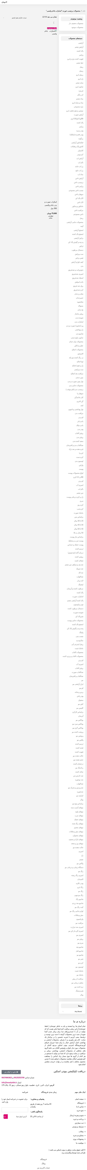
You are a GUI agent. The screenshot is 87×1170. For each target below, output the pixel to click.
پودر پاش (80, 696)
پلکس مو (80, 740)
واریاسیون (79, 919)
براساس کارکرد (77, 712)
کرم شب (80, 509)
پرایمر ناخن (79, 186)
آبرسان (80, 716)
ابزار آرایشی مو (78, 684)
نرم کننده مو (79, 987)
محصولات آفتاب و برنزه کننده (73, 656)
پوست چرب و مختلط (76, 541)
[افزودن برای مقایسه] (54, 192)
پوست (81, 469)
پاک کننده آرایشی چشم (75, 600)
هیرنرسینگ (79, 991)
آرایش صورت (78, 115)
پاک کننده (80, 51)
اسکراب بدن (79, 322)
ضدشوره (80, 792)
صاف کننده (79, 772)
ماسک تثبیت (79, 648)
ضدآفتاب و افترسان (76, 676)
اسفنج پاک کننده (77, 234)
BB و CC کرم (78, 477)
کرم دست (79, 457)
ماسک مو (80, 975)
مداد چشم (79, 99)
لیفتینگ (80, 584)
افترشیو (80, 354)
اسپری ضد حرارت (77, 927)
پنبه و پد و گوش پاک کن (75, 628)
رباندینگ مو (79, 768)
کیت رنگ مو (79, 907)
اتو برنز (80, 417)
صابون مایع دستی (77, 338)
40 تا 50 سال (78, 529)
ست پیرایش (79, 254)
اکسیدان (80, 879)
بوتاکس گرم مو (78, 728)
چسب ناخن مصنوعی (76, 190)
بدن (82, 266)
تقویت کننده (79, 752)
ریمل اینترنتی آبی (77, 644)
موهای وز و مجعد (77, 843)
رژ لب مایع (79, 170)
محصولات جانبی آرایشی (75, 222)
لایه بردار (80, 581)
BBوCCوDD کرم (77, 119)
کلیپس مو (79, 708)
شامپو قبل (79, 951)
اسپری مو (79, 935)
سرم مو (80, 943)
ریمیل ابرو (79, 75)
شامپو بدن (79, 334)
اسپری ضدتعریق (77, 274)
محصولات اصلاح (77, 350)
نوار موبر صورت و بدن (75, 381)
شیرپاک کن (79, 616)
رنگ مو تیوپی (78, 895)
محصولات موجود (77, 27)
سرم (81, 501)
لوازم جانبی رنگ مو (76, 911)
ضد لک (81, 573)
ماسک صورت (78, 513)
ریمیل (81, 71)
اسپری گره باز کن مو (76, 931)
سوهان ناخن (79, 194)
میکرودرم (79, 640)
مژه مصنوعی (78, 107)
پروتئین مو (79, 736)
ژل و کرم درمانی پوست (75, 497)
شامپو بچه (79, 947)
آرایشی (80, 43)
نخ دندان (80, 310)
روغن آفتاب (79, 433)
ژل (82, 855)
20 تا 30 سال (78, 521)
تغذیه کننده (79, 748)
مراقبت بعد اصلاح (77, 373)
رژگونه (81, 139)
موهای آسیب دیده (77, 808)
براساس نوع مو (77, 804)
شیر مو (80, 959)
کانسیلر (80, 150)
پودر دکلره (79, 883)
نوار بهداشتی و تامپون (75, 409)
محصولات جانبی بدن (76, 385)
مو (82, 680)
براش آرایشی (78, 238)
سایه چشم (79, 83)
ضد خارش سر (78, 776)
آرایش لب (79, 158)
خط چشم (79, 63)
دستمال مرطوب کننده (75, 608)
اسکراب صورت (77, 596)
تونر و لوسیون (78, 604)
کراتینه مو (79, 796)
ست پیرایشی (78, 369)
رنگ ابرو (80, 887)
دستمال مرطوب (77, 250)
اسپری (81, 851)
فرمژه (81, 91)
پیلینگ (81, 632)
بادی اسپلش (79, 282)
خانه (83, 11)
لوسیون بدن (79, 461)
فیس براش (79, 258)
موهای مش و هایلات (76, 831)
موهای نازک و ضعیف (76, 839)
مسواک (80, 306)
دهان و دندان (78, 294)
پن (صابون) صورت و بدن (74, 326)
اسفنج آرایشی (78, 230)
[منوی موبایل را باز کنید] (84, 2)
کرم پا (81, 453)
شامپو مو (80, 955)
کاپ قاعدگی (78, 397)
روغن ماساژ (79, 314)
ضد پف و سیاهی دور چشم (74, 565)
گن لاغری (80, 401)
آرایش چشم (79, 47)
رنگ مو (80, 871)
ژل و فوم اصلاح (77, 365)
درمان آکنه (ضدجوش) (75, 553)
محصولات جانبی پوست (75, 620)
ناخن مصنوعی (78, 214)
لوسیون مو (79, 967)
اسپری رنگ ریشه (77, 875)
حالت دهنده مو (78, 756)
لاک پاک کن (79, 198)
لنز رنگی (80, 95)
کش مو (80, 704)
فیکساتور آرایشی (77, 142)
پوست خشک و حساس (75, 545)
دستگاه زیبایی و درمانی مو (74, 867)
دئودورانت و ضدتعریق (75, 270)
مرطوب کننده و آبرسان (75, 589)
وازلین (81, 465)
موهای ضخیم (78, 827)
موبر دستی (79, 377)
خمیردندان (79, 298)
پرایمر (81, 55)
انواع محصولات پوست (75, 473)
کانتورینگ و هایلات (77, 146)
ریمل (81, 67)
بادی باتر (80, 421)
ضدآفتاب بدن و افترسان (74, 445)
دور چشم (80, 493)
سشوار (80, 700)
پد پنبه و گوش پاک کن (75, 242)
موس (81, 859)
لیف (81, 405)
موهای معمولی (78, 835)
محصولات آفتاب (77, 652)
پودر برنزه (79, 131)
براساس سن (78, 517)
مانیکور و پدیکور (77, 206)
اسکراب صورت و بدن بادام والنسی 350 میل (51, 205)
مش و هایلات (78, 915)
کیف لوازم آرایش (77, 262)
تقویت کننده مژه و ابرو (75, 59)
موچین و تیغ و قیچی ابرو (74, 111)
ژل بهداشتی (79, 330)
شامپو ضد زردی (77, 903)
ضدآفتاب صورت (77, 672)
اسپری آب (79, 485)
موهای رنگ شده (77, 823)
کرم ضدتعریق (78, 290)
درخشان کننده (78, 764)
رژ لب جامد (79, 166)
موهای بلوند (79, 812)
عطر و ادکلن (78, 346)
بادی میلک (79, 425)
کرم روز (80, 505)
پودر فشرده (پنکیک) (76, 134)
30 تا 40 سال (78, 525)
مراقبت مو (79, 923)
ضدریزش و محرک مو (75, 788)
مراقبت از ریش (77, 979)
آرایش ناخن (79, 178)
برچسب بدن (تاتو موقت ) (74, 389)
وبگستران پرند (67, 1153)
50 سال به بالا (78, 533)
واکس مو (80, 863)
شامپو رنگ (79, 899)
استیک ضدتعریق (77, 278)
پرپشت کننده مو (77, 732)
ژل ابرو (80, 79)
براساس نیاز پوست (76, 537)
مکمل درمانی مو (77, 983)
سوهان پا (80, 393)
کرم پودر (80, 154)
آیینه (81, 226)
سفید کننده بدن (78, 441)
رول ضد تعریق (78, 286)
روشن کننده (79, 557)
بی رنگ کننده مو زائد (76, 358)
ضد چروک (79, 569)
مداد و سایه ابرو (77, 103)
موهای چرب (79, 815)
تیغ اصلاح (80, 361)
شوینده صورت (78, 612)
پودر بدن (80, 429)
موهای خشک (78, 819)
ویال (81, 800)
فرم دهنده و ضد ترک (76, 449)
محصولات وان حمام (76, 342)
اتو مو (81, 688)
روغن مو (80, 939)
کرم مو (80, 963)
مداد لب (80, 174)
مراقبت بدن (79, 413)
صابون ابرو (79, 87)
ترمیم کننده (79, 549)
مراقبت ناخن (78, 210)
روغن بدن (79, 437)
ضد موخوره (79, 780)
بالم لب (80, 162)
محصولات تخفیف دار (76, 23)
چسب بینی (79, 636)
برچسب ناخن (78, 182)
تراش (81, 246)
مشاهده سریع (47, 192)
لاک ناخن (80, 202)
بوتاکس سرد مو (77, 724)
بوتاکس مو (79, 720)
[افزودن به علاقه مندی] (54, 197)
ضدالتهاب (80, 577)
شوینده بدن (79, 318)
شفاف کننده (79, 561)
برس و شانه (79, 692)
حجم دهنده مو (78, 760)
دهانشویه (80, 302)
